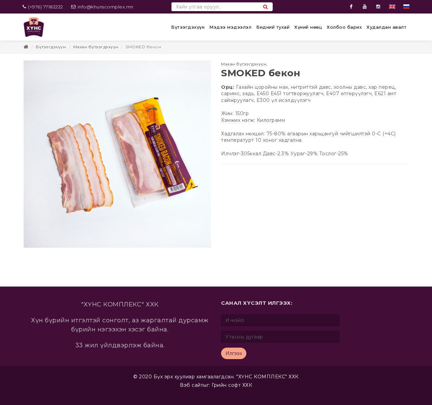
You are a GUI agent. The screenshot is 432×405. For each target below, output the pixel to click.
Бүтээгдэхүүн (51, 46)
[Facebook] (351, 7)
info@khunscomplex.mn (106, 6)
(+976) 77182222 (45, 6)
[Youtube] (365, 7)
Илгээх (233, 353)
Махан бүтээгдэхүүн (95, 46)
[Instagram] (378, 7)
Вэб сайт (191, 385)
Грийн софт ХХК (232, 385)
